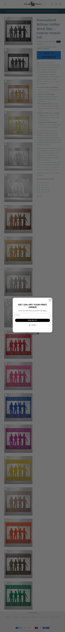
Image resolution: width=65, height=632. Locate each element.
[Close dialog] (50, 299)
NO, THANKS (32, 325)
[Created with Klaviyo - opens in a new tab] (32, 333)
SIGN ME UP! (32, 320)
